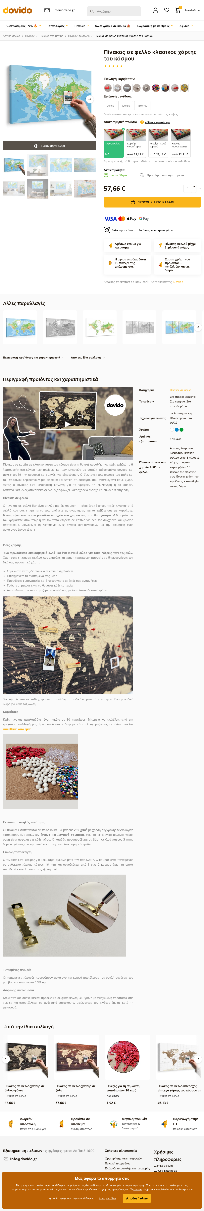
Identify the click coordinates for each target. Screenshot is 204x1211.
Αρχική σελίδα (11, 36)
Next (90, 99)
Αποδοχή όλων (137, 1198)
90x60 (110, 105)
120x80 (126, 105)
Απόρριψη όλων (107, 1198)
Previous (6, 1059)
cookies (137, 1189)
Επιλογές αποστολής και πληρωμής (127, 1168)
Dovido (178, 282)
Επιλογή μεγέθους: (118, 96)
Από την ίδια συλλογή (86, 357)
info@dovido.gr (23, 1158)
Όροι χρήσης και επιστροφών (123, 1158)
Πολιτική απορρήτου (117, 1163)
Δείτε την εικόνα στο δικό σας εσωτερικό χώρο (142, 230)
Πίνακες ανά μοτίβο (51, 36)
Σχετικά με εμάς (163, 1165)
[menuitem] (23, 25)
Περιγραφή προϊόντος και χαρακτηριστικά (31, 357)
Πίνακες (30, 36)
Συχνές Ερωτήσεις (165, 1170)
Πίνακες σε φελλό (79, 36)
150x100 (142, 105)
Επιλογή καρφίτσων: (120, 79)
